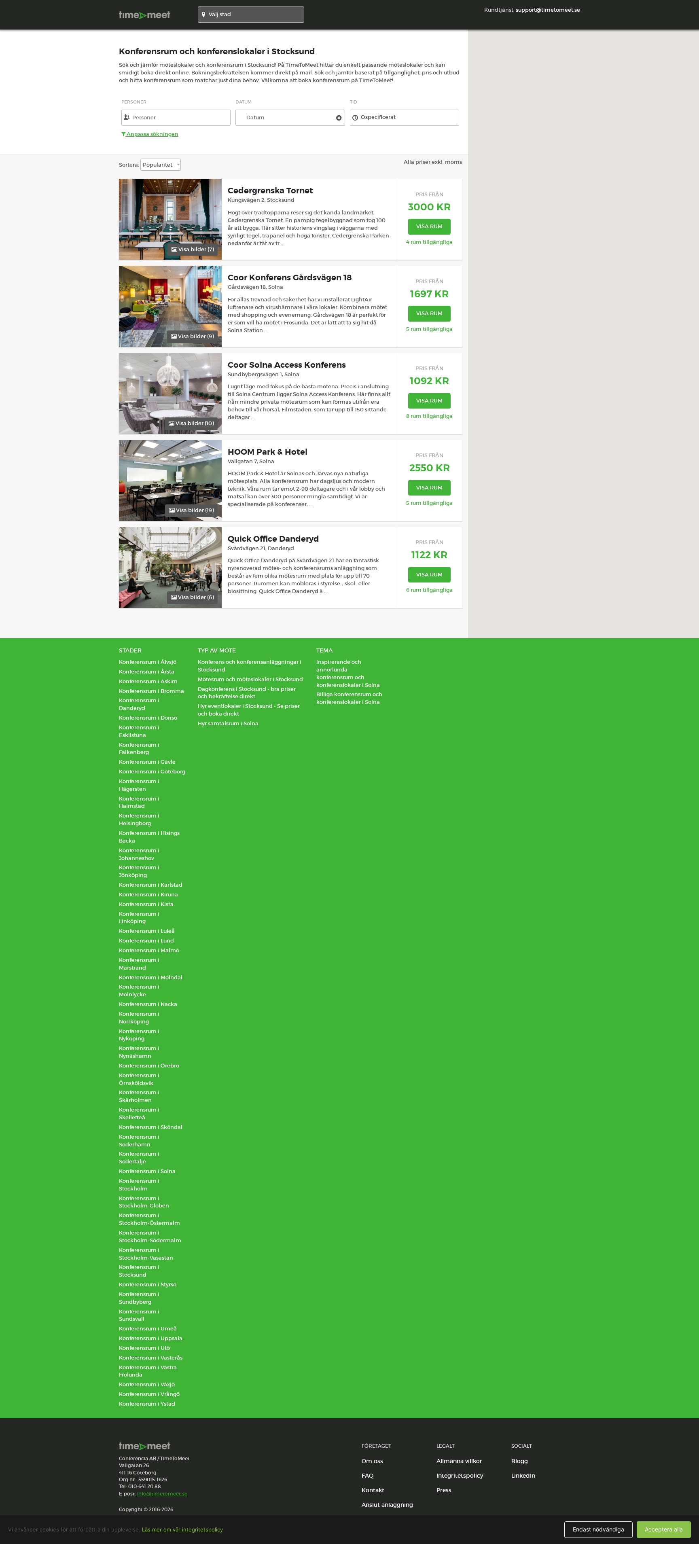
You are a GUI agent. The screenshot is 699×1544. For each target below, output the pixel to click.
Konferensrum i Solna (147, 1171)
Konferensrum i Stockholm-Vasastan (146, 1254)
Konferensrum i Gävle (147, 761)
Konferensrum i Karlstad (150, 884)
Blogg (519, 1461)
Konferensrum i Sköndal (150, 1127)
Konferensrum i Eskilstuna (139, 731)
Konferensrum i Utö (144, 1348)
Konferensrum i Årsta (146, 671)
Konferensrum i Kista (146, 904)
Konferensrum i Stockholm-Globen (144, 1202)
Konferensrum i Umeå (148, 1328)
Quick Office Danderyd (273, 539)
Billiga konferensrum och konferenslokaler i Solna (349, 698)
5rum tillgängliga (429, 329)
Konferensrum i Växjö (147, 1384)
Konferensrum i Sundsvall (139, 1315)
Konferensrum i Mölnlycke (139, 990)
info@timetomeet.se (162, 1494)
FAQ (368, 1475)
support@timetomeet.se (548, 9)
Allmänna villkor (459, 1461)
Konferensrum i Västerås (150, 1357)
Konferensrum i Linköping (139, 918)
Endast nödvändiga (598, 1529)
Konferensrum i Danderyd (139, 704)
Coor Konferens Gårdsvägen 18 (290, 278)
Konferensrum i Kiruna (148, 894)
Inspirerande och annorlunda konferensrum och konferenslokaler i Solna (348, 673)
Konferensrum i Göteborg (152, 771)
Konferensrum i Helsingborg (139, 819)
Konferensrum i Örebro (149, 1065)
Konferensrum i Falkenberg (139, 748)
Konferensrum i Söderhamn (139, 1140)
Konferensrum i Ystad (147, 1403)
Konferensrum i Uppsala (150, 1338)
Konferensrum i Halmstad (139, 802)
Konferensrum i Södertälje (139, 1157)
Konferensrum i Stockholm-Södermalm (150, 1236)
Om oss (372, 1461)
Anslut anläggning (387, 1504)
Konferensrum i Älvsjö (147, 662)
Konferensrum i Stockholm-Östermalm (149, 1219)
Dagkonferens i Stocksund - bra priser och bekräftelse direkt (247, 693)
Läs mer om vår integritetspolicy (182, 1529)
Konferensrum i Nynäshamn (139, 1052)
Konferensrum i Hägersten (139, 785)
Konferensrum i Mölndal (150, 977)
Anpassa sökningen (151, 134)
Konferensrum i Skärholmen (139, 1096)
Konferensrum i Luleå (147, 931)
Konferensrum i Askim (148, 681)
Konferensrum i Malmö (149, 950)
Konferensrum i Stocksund (139, 1271)
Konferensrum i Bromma (151, 691)
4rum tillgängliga (429, 242)
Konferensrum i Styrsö (147, 1284)
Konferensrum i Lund (146, 940)
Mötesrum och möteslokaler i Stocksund (250, 679)
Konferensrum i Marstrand (139, 964)
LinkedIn (523, 1475)
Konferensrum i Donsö (148, 717)
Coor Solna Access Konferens (287, 365)
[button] (610, 325)
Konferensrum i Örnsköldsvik (139, 1079)
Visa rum (429, 226)
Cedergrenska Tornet (270, 191)
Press (443, 1490)
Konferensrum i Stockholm (139, 1185)
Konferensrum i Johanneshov (139, 854)
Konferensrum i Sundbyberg (139, 1298)
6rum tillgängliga (429, 590)
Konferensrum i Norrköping (139, 1017)
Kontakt (373, 1490)
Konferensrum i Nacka (148, 1004)
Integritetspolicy (459, 1475)
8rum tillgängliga (429, 416)
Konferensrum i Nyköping (139, 1035)
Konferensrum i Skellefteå (139, 1113)
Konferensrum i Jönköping (139, 871)
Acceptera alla (664, 1529)
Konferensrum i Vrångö (149, 1394)
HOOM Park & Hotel (267, 452)
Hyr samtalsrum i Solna (228, 723)
